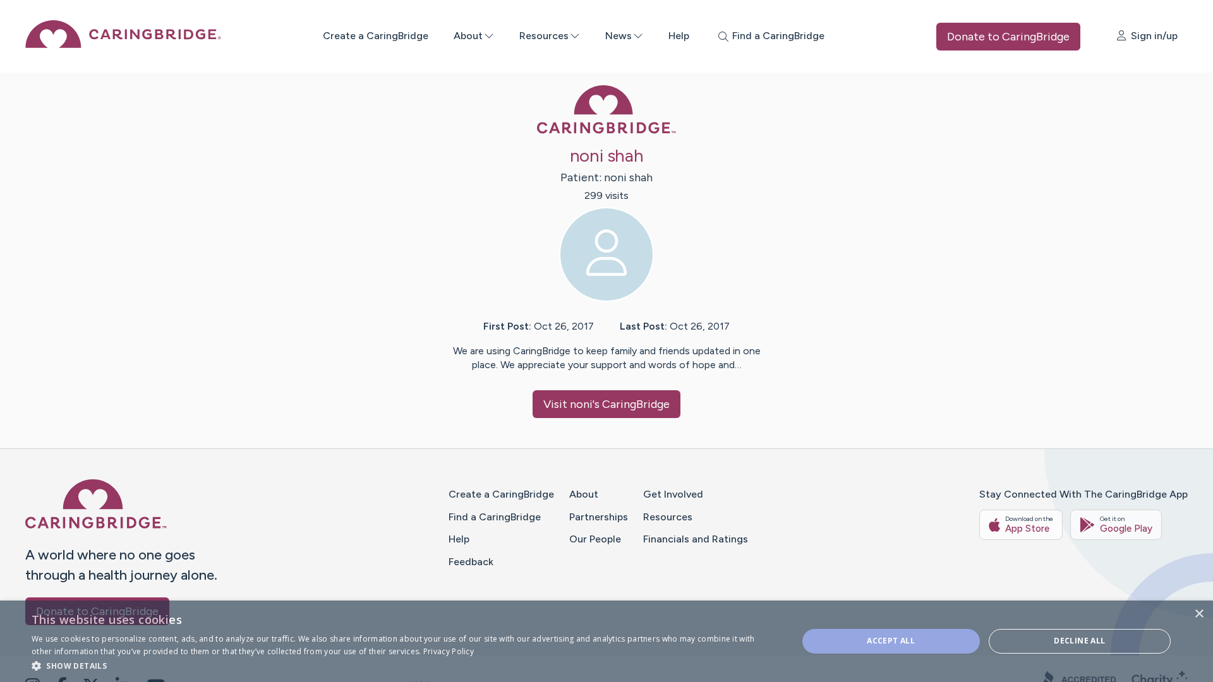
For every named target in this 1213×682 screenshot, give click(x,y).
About (468, 36)
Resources (544, 36)
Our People (595, 539)
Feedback (471, 562)
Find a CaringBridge (495, 517)
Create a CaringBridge (375, 36)
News (618, 36)
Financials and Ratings (695, 539)
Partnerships (598, 517)
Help (678, 36)
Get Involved (673, 494)
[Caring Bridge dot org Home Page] (123, 45)
